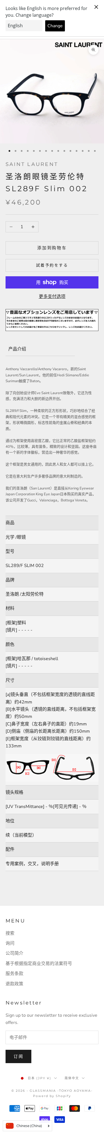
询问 (10, 943)
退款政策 (14, 984)
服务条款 (14, 974)
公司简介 (14, 953)
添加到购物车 (52, 248)
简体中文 (72, 1078)
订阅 (18, 1056)
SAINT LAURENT (32, 164)
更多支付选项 (52, 297)
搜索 (10, 933)
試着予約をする (52, 265)
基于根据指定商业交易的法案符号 (39, 964)
